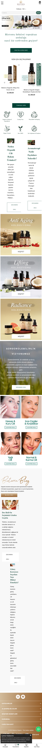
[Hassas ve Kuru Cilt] (10, 413)
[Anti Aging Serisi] (21, 234)
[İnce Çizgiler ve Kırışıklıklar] (31, 413)
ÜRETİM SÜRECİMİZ (21, 50)
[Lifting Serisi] (21, 277)
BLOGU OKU (9, 495)
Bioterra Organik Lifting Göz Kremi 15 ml (10, 89)
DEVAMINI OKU (14, 207)
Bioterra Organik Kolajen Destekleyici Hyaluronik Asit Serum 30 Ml (31, 91)
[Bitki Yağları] (21, 21)
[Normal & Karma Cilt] (31, 449)
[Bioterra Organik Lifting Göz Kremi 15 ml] (10, 73)
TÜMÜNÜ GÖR (21, 105)
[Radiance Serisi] (21, 319)
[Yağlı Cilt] (10, 449)
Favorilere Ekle (19, 65)
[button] (16, 28)
